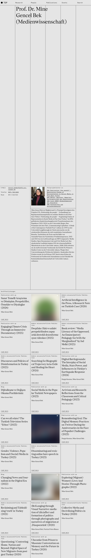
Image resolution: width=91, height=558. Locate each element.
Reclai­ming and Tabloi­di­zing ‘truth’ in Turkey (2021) (14, 511)
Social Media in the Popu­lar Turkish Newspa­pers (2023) (44, 393)
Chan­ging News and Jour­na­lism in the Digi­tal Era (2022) (15, 481)
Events (64, 3)
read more (4, 319)
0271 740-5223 (13, 192)
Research (19, 3)
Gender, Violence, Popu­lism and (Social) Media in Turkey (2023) (14, 454)
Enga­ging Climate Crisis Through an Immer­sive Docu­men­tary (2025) (14, 330)
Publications (51, 3)
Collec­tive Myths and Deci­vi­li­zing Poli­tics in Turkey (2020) (73, 511)
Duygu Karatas (67, 379)
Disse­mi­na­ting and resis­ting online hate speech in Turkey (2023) (44, 454)
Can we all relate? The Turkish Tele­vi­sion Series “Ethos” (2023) (14, 421)
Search (80, 3)
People (33, 3)
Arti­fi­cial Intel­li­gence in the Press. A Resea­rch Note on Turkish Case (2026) (76, 303)
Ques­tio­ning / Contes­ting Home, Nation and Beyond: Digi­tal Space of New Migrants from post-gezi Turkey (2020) (14, 548)
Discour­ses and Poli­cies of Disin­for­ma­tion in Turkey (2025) (15, 364)
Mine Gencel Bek (7, 312)
